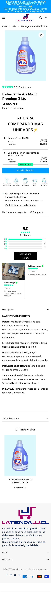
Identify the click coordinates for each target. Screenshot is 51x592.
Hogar (4, 26)
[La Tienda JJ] (25, 17)
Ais (14, 26)
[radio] (25, 141)
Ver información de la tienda (20, 205)
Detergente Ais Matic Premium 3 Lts (20, 481)
